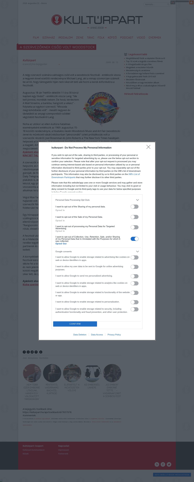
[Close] (149, 148)
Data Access (97, 334)
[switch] (135, 207)
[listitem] (97, 200)
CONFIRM (75, 324)
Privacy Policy (114, 334)
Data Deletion (79, 334)
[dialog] (97, 241)
